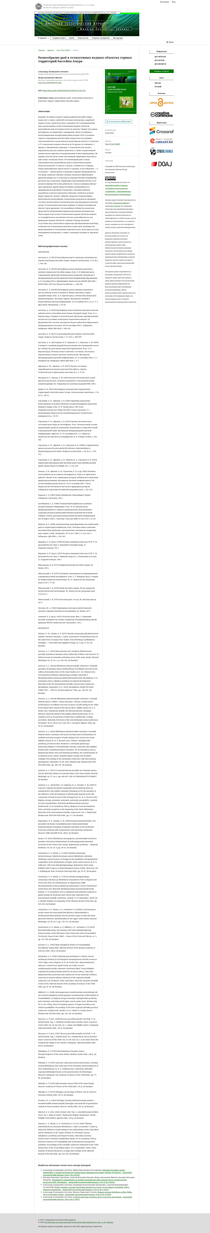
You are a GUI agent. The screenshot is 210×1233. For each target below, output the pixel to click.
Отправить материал (161, 71)
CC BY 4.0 (116, 206)
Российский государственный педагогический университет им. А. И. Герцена (78, 1222)
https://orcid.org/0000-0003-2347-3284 (49, 83)
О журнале (42, 38)
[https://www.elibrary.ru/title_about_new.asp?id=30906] (162, 143)
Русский (158, 87)
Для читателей (160, 57)
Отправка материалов (101, 38)
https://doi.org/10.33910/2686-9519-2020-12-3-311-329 (64, 90)
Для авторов (160, 60)
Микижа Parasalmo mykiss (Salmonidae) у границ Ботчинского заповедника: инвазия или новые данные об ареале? (84, 1171)
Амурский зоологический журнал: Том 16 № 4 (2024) (88, 1194)
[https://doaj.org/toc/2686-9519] (162, 168)
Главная (41, 50)
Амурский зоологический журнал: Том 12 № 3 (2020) (92, 1182)
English (158, 83)
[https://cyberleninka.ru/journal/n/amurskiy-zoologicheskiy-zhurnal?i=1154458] (162, 155)
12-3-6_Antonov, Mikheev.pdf (119, 121)
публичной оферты (120, 203)
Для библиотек (160, 64)
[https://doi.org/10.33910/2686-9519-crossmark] (162, 134)
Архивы (50, 50)
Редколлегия (83, 38)
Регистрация (164, 2)
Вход (173, 2)
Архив (71, 38)
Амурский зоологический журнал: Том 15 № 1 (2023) (85, 1189)
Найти (171, 42)
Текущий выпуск (59, 38)
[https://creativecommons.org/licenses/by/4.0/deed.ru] (162, 118)
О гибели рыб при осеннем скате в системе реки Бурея (97, 1197)
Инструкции (118, 38)
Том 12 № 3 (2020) (63, 50)
